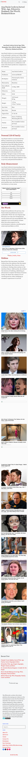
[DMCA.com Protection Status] (6, 718)
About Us (5, 732)
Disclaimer (6, 741)
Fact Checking (6, 743)
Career (4, 736)
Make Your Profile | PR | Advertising (12, 745)
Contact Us (5, 739)
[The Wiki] (3, 2)
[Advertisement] (14, 30)
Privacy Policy (6, 747)
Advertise (5, 734)
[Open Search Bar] (19, 2)
